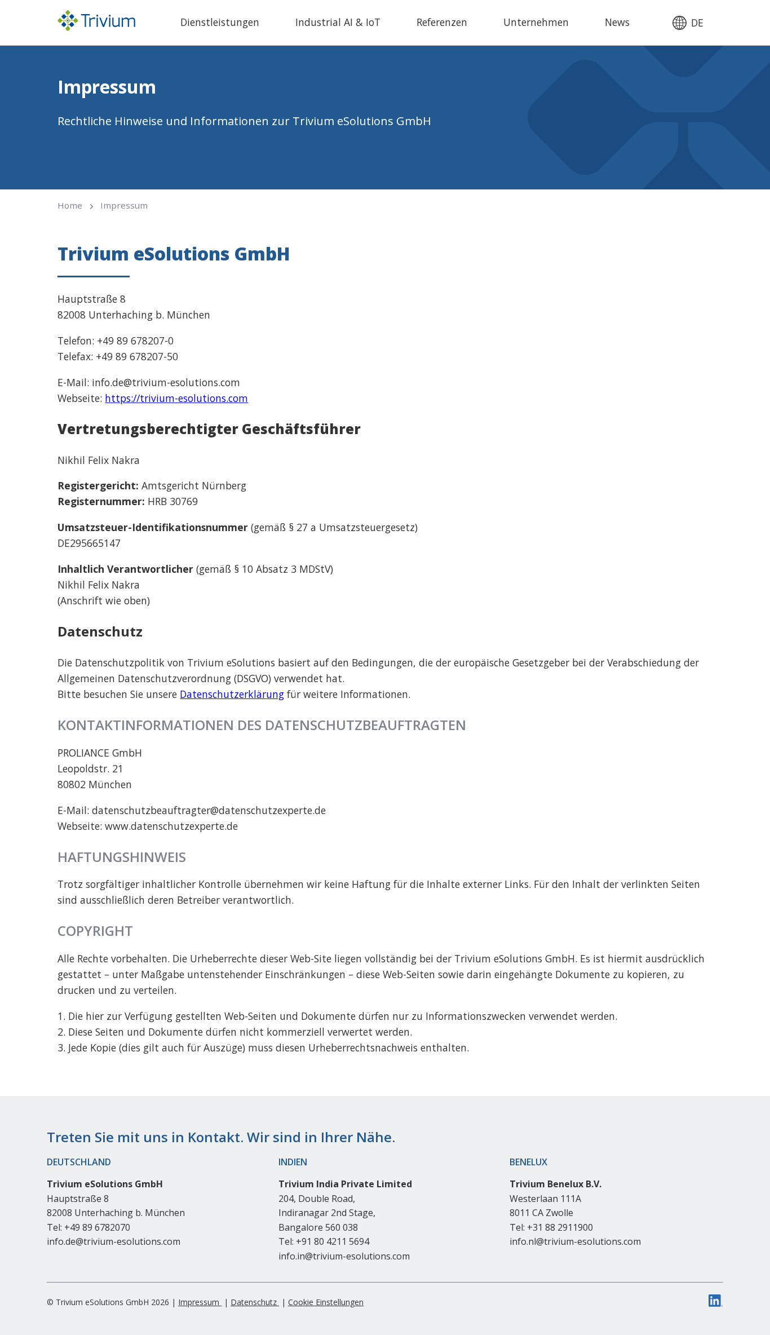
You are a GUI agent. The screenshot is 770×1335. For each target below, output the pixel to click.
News (617, 22)
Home (69, 205)
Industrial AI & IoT (337, 22)
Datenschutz (255, 1302)
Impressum (124, 205)
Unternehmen (536, 22)
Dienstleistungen (219, 22)
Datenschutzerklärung (232, 694)
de (697, 23)
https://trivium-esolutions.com (176, 398)
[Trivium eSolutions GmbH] (96, 22)
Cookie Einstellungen (326, 1302)
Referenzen (442, 22)
